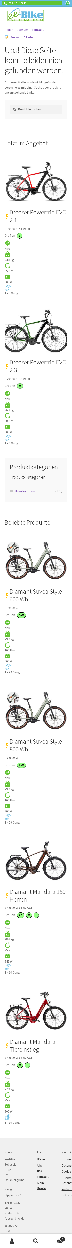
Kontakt (38, 30)
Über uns (22, 30)
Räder (9, 30)
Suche (36, 1241)
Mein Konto (12, 1241)
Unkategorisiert (26, 491)
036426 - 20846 (16, 3)
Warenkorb (55, 1238)
